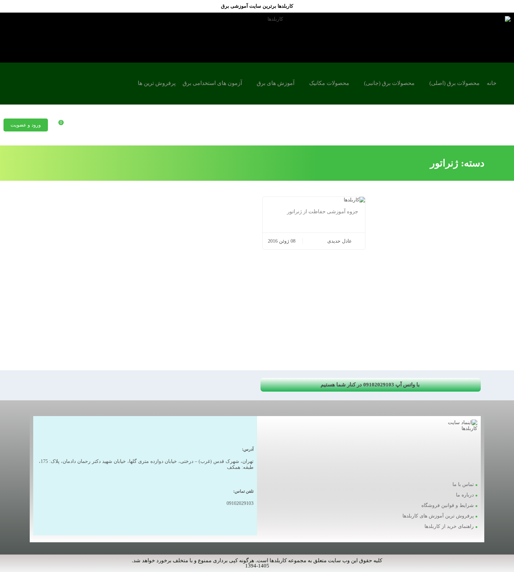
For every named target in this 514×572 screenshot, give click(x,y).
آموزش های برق (275, 83)
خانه (492, 83)
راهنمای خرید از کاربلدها (449, 526)
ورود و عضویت (25, 125)
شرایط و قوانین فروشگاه (447, 505)
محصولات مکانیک (329, 83)
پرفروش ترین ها (157, 83)
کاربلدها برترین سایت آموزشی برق (257, 6)
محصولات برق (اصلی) (454, 83)
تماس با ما (463, 484)
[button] (370, 385)
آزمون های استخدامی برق (212, 83)
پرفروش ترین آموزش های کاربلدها (438, 516)
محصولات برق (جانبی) (389, 83)
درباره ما (465, 495)
